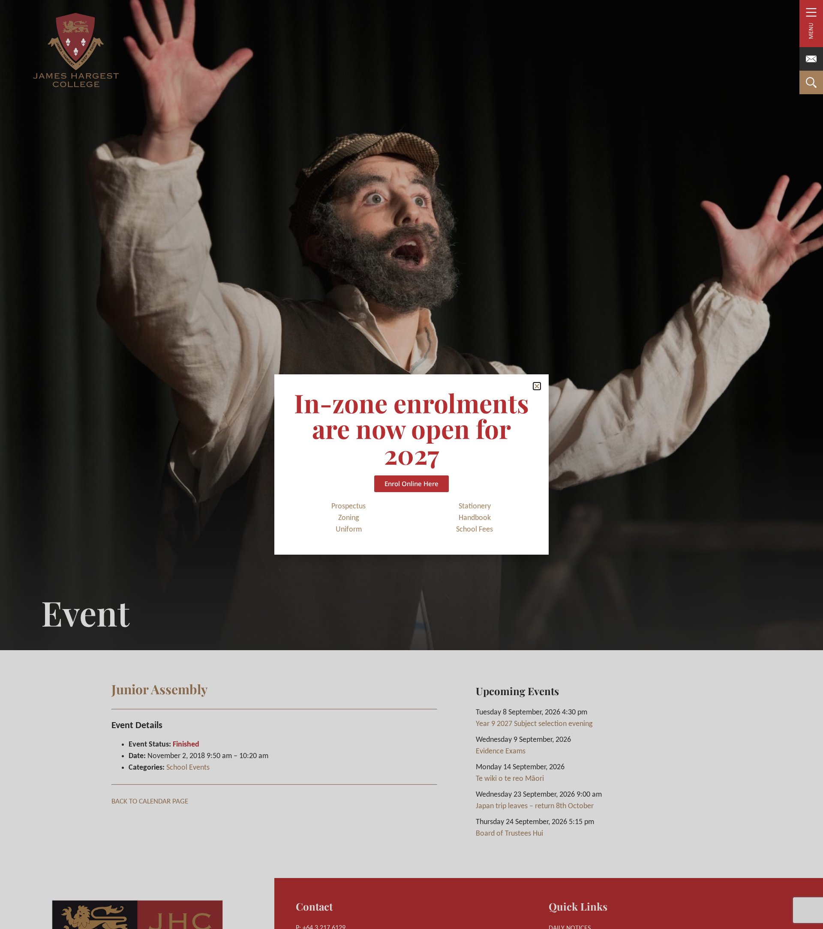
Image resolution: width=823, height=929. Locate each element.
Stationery (475, 506)
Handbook (475, 518)
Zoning (348, 518)
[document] (411, 464)
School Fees (474, 530)
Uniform (349, 530)
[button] (537, 386)
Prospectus (348, 506)
